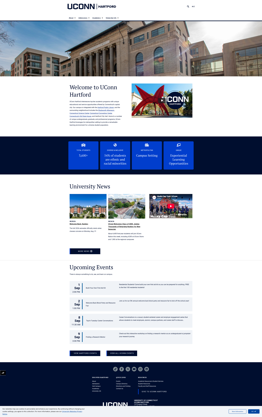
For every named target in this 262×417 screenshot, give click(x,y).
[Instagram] (140, 369)
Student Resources (144, 383)
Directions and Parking (123, 386)
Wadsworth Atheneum (106, 110)
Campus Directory (121, 383)
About (71, 18)
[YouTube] (134, 369)
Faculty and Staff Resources (147, 386)
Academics (96, 18)
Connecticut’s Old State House (80, 116)
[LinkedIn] (146, 369)
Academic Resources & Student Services (150, 381)
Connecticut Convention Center (101, 113)
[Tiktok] (115, 369)
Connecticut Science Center (79, 113)
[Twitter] (128, 369)
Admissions (82, 18)
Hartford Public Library (106, 107)
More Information (237, 411)
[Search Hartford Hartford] (188, 6)
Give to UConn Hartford (154, 392)
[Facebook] (121, 369)
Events (118, 381)
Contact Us (119, 388)
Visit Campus (96, 386)
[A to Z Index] (193, 6)
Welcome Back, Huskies (79, 224)
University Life (111, 18)
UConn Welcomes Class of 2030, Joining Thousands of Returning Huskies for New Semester (124, 226)
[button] (131, 288)
